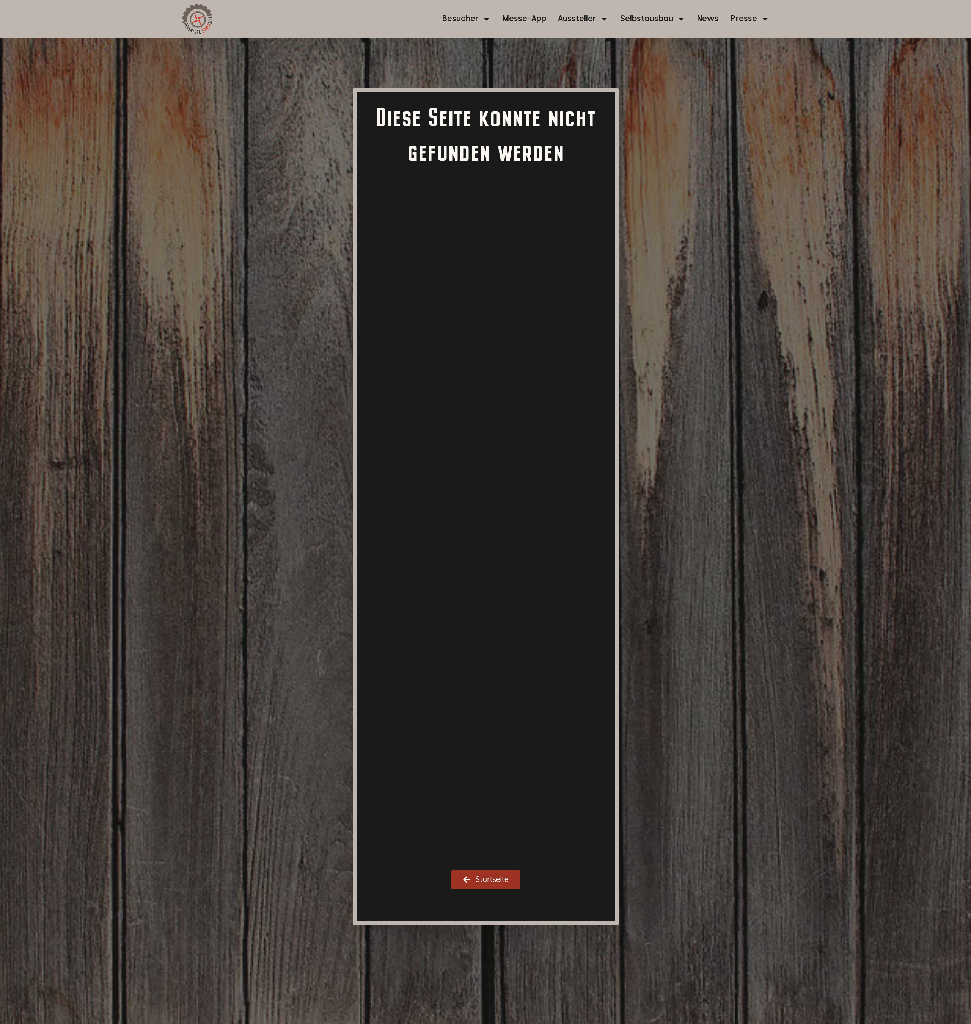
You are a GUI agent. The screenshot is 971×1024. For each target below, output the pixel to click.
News (708, 19)
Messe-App (524, 19)
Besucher (460, 19)
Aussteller (577, 19)
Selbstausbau (646, 19)
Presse (744, 19)
